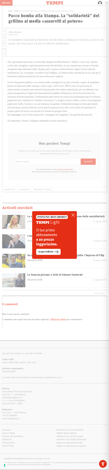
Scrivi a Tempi (8, 433)
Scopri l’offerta (45, 252)
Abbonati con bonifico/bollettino (72, 439)
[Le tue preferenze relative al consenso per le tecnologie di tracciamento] (4, 465)
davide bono (9, 189)
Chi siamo (6, 430)
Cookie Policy (8, 446)
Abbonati (6, 3)
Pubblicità (7, 439)
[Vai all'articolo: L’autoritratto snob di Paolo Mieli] (13, 241)
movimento (24, 189)
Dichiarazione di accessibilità (70, 430)
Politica (17, 11)
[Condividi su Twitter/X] (4, 37)
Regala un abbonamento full (69, 443)
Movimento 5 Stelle (42, 189)
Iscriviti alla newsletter (12, 436)
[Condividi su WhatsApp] (4, 43)
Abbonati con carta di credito (70, 436)
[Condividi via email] (4, 49)
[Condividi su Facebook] (4, 31)
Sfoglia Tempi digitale (67, 433)
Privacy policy (8, 443)
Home (10, 11)
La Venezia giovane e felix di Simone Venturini (54, 275)
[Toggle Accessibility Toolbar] (103, 464)
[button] (4, 54)
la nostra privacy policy (65, 169)
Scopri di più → (99, 293)
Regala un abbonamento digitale (71, 446)
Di (14, 32)
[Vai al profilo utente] (100, 3)
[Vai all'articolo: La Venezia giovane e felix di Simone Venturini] (13, 280)
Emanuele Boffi (34, 260)
